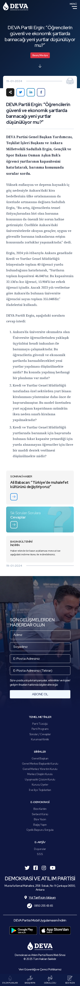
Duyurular (40, 849)
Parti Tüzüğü (40, 724)
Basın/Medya (40, 55)
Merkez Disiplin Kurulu (40, 774)
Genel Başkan (40, 758)
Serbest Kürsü (40, 814)
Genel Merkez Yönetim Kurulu (40, 769)
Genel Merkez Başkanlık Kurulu (40, 763)
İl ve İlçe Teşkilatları (40, 790)
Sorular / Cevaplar (40, 734)
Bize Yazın (40, 819)
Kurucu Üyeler (40, 784)
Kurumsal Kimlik (40, 739)
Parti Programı (40, 729)
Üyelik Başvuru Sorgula (39, 830)
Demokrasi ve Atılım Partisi (15, 6)
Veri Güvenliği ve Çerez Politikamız (40, 969)
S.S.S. (40, 854)
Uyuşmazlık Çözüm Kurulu (40, 779)
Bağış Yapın (40, 824)
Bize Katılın (39, 809)
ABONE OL (40, 694)
